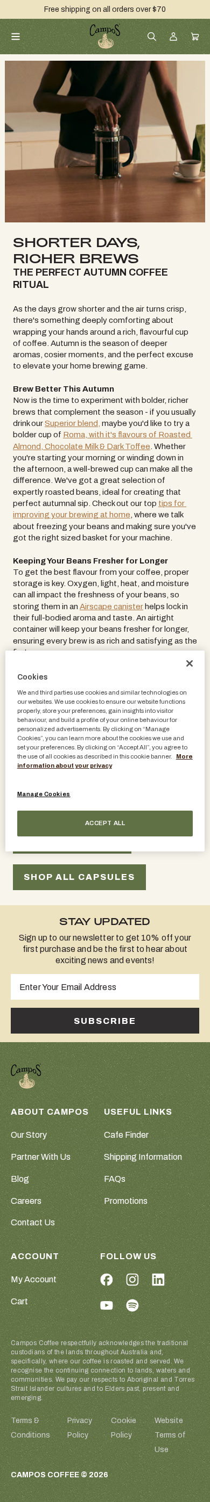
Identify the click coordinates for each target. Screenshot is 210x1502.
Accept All (105, 823)
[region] (105, 751)
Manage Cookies (44, 794)
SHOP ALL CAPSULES (79, 877)
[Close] (189, 663)
